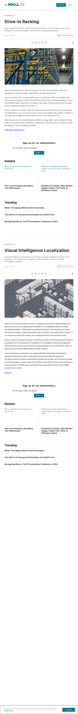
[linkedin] (36, 43)
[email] (46, 43)
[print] (72, 43)
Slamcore (8, 373)
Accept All (69, 709)
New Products (10, 15)
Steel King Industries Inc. (15, 130)
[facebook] (32, 43)
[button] (6, 5)
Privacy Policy (8, 710)
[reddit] (42, 43)
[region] (39, 710)
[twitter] (39, 43)
